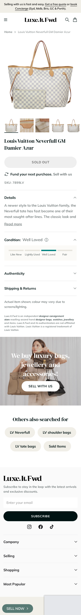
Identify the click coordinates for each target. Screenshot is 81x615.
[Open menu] (5, 20)
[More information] (46, 240)
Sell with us (62, 174)
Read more (13, 224)
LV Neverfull (20, 432)
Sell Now (15, 608)
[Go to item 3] (42, 125)
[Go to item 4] (58, 125)
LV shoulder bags (57, 432)
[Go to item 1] (11, 125)
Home (8, 32)
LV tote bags (25, 446)
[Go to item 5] (73, 125)
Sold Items (57, 446)
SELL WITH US (41, 386)
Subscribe (40, 516)
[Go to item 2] (27, 125)
